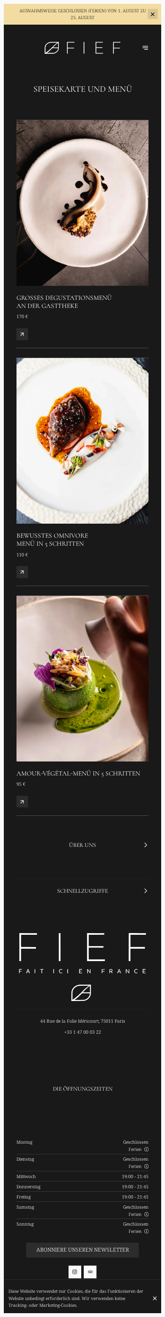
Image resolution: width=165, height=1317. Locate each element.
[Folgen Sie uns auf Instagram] (75, 1272)
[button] (146, 1149)
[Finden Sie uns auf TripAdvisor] (90, 1272)
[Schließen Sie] (154, 1298)
